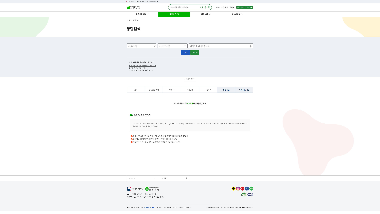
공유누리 (152, 189)
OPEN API (188, 207)
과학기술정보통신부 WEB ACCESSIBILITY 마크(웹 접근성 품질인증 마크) (244, 194)
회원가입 (225, 7)
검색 (185, 52)
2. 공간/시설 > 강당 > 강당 (137, 68)
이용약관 (158, 207)
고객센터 (180, 207)
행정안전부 (135, 189)
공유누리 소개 (131, 207)
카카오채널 (234, 189)
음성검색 (205, 7)
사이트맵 (232, 7)
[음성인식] (250, 46)
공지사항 (132, 178)
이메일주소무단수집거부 (170, 207)
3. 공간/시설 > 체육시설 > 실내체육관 (141, 70)
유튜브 (242, 189)
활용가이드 (139, 207)
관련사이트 (164, 178)
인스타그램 (238, 189)
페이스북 (247, 189)
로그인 (218, 7)
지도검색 (209, 7)
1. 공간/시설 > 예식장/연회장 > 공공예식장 (142, 66)
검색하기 (201, 7)
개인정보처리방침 (149, 207)
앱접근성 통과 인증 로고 (250, 194)
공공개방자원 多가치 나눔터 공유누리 (133, 8)
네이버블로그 (251, 189)
